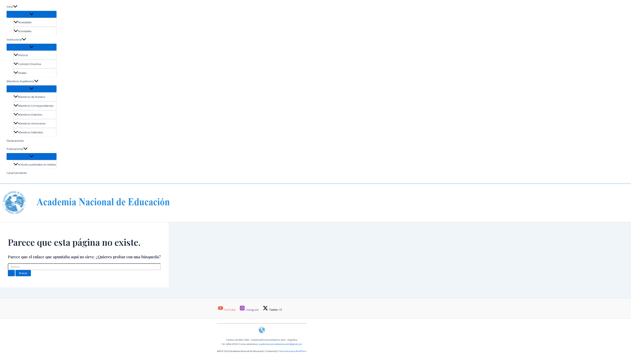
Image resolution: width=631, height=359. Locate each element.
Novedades (25, 22)
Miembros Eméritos (30, 114)
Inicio (10, 7)
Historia (23, 55)
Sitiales (22, 73)
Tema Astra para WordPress (292, 351)
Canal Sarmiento (17, 173)
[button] (15, 7)
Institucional (14, 39)
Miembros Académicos (20, 81)
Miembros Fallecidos (30, 132)
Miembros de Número (31, 97)
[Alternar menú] (32, 14)
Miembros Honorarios (32, 123)
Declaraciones (15, 141)
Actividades (25, 31)
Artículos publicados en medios (37, 164)
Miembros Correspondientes (36, 106)
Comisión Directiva (29, 64)
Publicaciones (15, 149)
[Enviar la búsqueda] (11, 273)
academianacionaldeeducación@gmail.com (280, 344)
